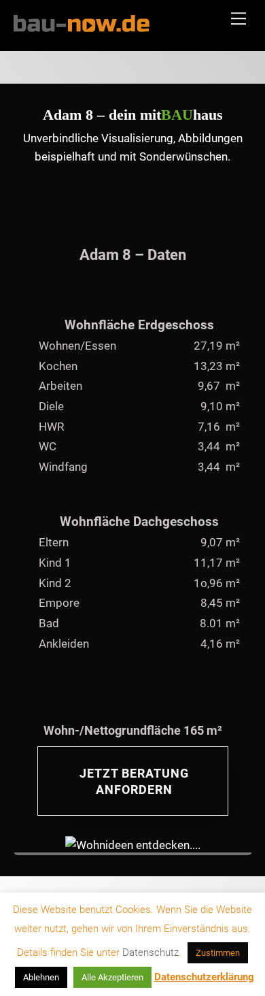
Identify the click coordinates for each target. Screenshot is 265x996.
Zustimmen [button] (218, 953)
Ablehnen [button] (41, 977)
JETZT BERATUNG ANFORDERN (134, 781)
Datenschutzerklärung (204, 977)
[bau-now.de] (81, 26)
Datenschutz (150, 952)
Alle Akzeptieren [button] (112, 977)
